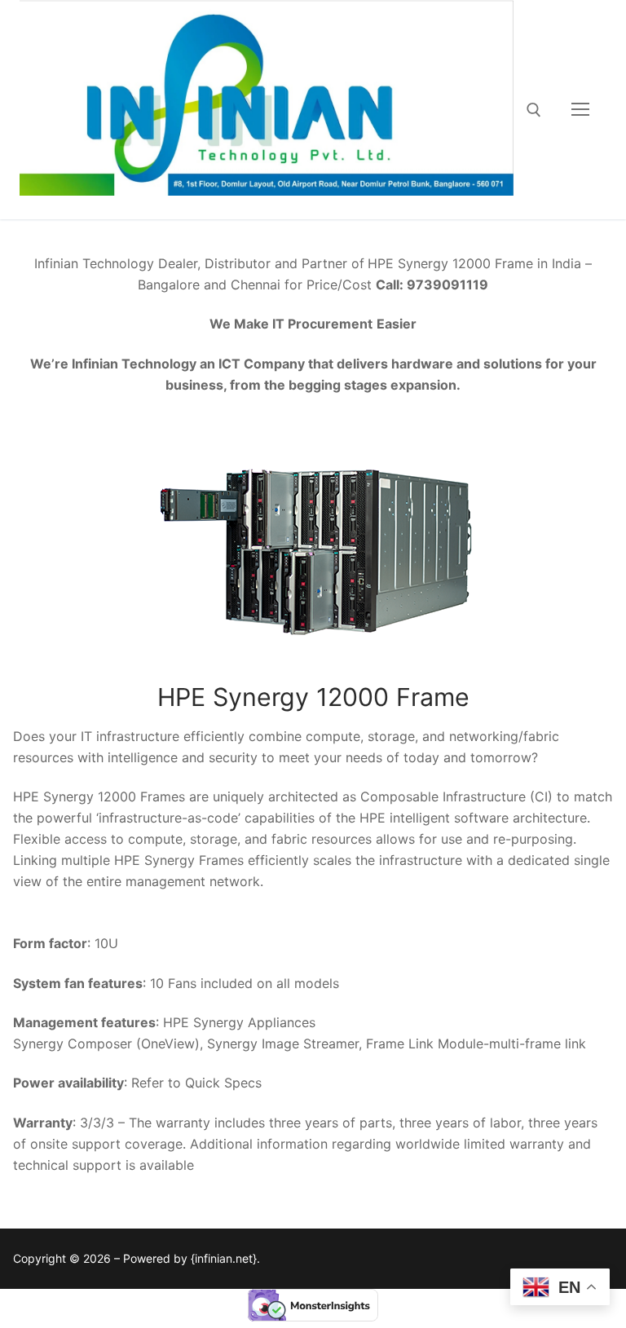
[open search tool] (534, 110)
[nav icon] (580, 110)
